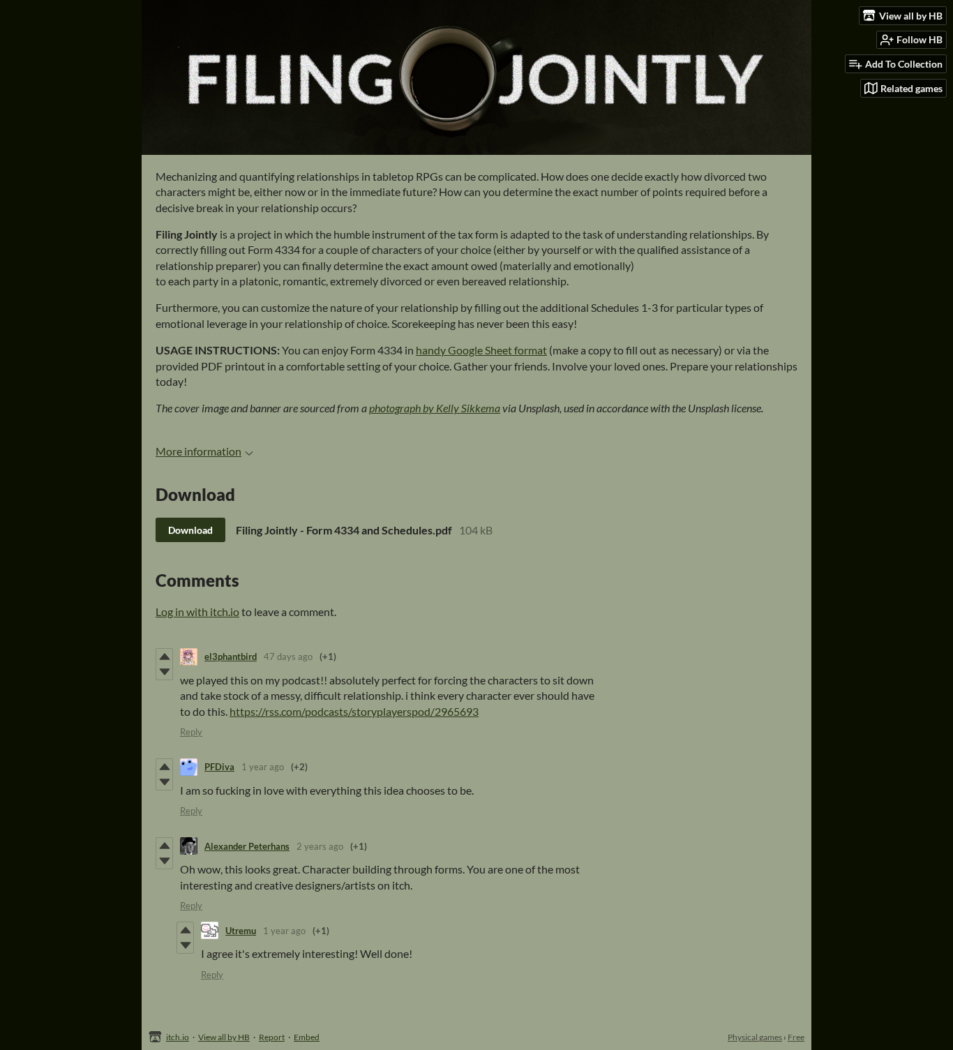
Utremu (240, 930)
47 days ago (288, 656)
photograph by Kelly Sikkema (434, 407)
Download (190, 530)
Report (272, 1037)
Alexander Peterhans (247, 846)
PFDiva (219, 766)
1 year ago (262, 766)
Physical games (755, 1037)
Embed (307, 1037)
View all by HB (224, 1037)
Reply (191, 731)
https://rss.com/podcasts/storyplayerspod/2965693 (354, 711)
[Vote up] (164, 656)
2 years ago (320, 846)
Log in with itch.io (197, 611)
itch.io (177, 1037)
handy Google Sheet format (481, 350)
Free (796, 1037)
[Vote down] (164, 672)
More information (198, 451)
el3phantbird (230, 656)
